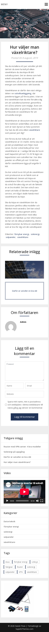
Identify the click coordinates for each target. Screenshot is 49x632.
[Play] (7, 500)
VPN (21, 572)
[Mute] (37, 500)
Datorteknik (9, 521)
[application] (24, 492)
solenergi (35, 234)
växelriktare (34, 129)
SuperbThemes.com (24, 629)
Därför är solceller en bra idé (17, 457)
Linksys (35, 562)
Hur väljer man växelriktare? (17, 462)
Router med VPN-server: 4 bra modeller (22, 446)
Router (20, 567)
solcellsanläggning (23, 93)
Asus (7, 562)
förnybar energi (21, 234)
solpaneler (11, 237)
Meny (4, 4)
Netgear (9, 567)
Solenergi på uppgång (14, 451)
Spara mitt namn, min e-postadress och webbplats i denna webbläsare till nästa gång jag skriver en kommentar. (25, 404)
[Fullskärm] (41, 500)
